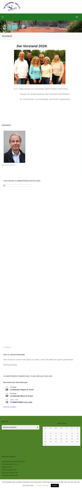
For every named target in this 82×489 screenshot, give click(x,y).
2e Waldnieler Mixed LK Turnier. (21, 396)
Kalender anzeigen (9, 407)
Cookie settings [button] (42, 485)
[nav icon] (76, 17)
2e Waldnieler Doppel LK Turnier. (22, 390)
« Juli (45, 450)
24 (45, 441)
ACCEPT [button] (55, 485)
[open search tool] (3, 17)
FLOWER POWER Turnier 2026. (21, 402)
